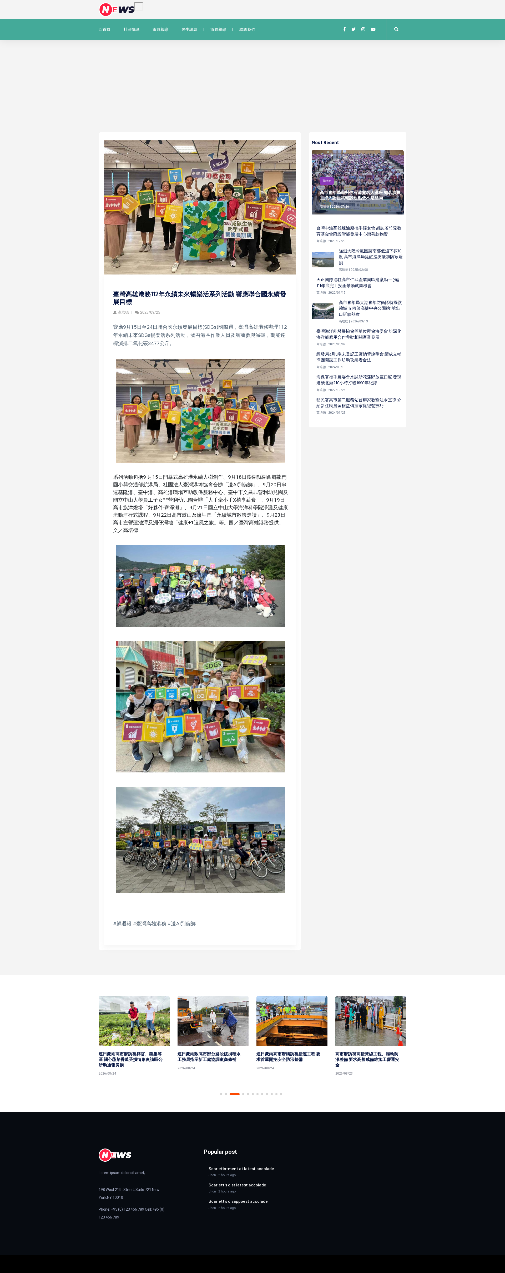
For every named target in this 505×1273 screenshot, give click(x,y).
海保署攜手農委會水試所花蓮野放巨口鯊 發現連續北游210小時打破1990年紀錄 (358, 379)
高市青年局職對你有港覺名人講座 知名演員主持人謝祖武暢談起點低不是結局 (360, 195)
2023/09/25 (150, 312)
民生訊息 (189, 29)
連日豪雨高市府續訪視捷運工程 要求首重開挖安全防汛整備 (209, 1056)
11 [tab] (276, 1094)
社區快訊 (131, 29)
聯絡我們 (247, 29)
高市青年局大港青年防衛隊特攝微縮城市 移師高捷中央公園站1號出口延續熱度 (370, 308)
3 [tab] (231, 1094)
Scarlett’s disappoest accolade (238, 1201)
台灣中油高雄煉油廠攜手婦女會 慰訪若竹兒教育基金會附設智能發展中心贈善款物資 (358, 230)
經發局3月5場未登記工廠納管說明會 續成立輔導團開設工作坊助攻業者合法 (358, 356)
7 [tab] (257, 1094)
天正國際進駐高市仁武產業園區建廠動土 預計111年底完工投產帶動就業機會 (358, 282)
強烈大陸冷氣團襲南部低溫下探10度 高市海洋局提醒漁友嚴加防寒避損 (371, 256)
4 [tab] (239, 1094)
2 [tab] (226, 1094)
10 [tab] (272, 1094)
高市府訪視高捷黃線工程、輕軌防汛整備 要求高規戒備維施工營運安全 (288, 1059)
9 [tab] (267, 1094)
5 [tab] (248, 1094)
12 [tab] (281, 1094)
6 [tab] (253, 1094)
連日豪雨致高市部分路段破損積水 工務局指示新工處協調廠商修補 (130, 1056)
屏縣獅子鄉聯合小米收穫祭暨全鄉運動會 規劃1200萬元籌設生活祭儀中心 (367, 1059)
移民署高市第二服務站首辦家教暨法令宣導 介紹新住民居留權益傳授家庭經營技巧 (358, 402)
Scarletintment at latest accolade (241, 1168)
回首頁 (104, 29)
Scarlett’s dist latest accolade (237, 1184)
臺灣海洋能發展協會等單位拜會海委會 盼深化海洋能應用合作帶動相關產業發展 (358, 333)
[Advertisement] (252, 92)
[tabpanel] (134, 1034)
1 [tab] (221, 1094)
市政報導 (160, 29)
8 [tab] (262, 1094)
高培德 (123, 312)
